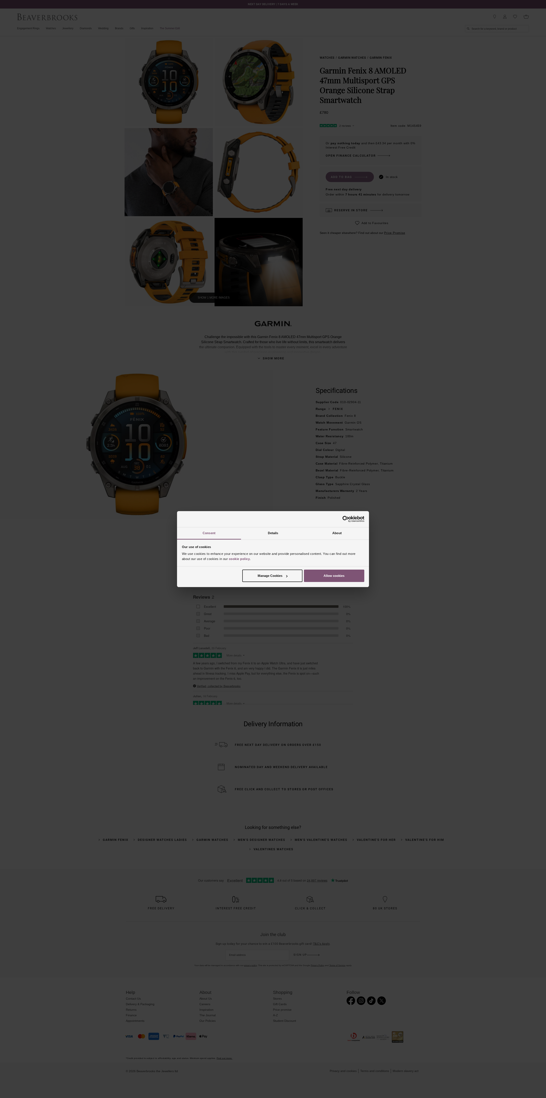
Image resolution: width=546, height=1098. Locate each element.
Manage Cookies (270, 575)
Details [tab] (273, 533)
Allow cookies (334, 575)
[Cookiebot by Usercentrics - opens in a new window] (345, 519)
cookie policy (239, 559)
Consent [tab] (209, 533)
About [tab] (337, 533)
